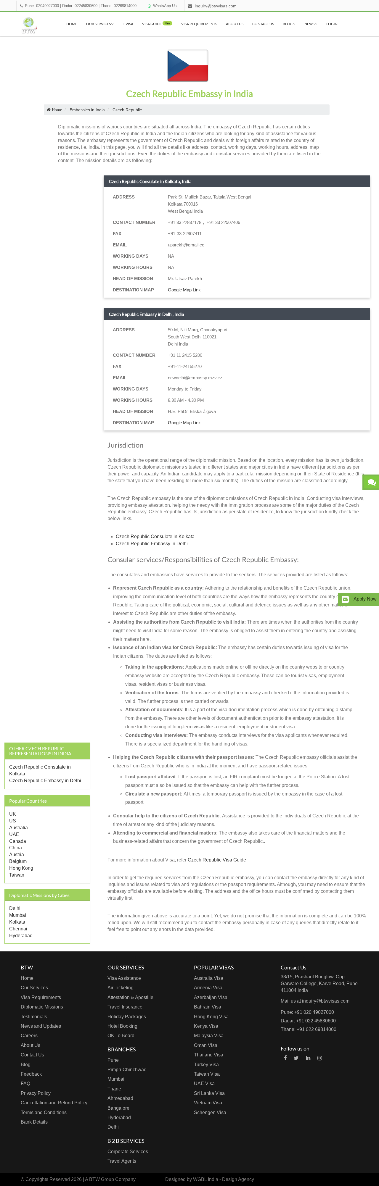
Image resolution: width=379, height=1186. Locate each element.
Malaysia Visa (209, 1035)
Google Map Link (184, 289)
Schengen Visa (210, 1112)
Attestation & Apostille (130, 997)
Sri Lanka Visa (209, 1093)
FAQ (25, 1083)
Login (332, 24)
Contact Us (263, 24)
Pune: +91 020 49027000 (307, 1012)
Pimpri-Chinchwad (127, 1069)
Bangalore (118, 1108)
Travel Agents (121, 1161)
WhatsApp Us (165, 6)
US (12, 820)
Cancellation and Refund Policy (54, 1102)
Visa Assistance (124, 978)
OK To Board (120, 1035)
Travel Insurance (124, 1006)
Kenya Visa (206, 1026)
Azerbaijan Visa (210, 997)
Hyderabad (21, 935)
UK (12, 814)
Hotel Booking (122, 1026)
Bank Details (34, 1121)
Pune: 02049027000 (42, 6)
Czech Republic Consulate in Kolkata (155, 536)
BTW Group (101, 1179)
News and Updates (41, 1026)
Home (71, 24)
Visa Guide (156, 24)
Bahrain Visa (207, 1006)
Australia (18, 827)
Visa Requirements (199, 24)
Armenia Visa (208, 987)
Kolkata (17, 921)
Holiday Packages (126, 1016)
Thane (114, 1088)
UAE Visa (204, 1083)
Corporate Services (127, 1151)
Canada (17, 841)
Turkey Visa (206, 1064)
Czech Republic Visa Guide (217, 859)
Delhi (14, 908)
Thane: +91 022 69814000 (308, 1029)
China (15, 847)
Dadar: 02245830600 (79, 6)
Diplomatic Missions (42, 1006)
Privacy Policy (36, 1093)
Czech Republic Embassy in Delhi (45, 780)
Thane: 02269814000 (118, 6)
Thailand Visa (208, 1054)
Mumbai (17, 915)
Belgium (18, 861)
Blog (288, 24)
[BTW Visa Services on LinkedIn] (308, 1058)
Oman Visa (205, 1045)
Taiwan (16, 874)
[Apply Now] (345, 599)
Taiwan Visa (207, 1074)
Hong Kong (21, 868)
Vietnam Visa (208, 1102)
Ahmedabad (120, 1098)
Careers (29, 1035)
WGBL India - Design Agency (223, 1179)
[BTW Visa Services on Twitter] (296, 1058)
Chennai (18, 928)
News (309, 24)
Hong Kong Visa (211, 1016)
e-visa (128, 24)
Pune (113, 1060)
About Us (234, 24)
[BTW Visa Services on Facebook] (285, 1058)
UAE (14, 834)
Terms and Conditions (44, 1112)
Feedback (31, 1074)
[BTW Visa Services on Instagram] (319, 1058)
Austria (16, 854)
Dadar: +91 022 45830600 (308, 1020)
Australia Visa (208, 978)
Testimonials (34, 1016)
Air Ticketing (120, 987)
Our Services (98, 24)
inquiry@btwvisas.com (216, 6)
